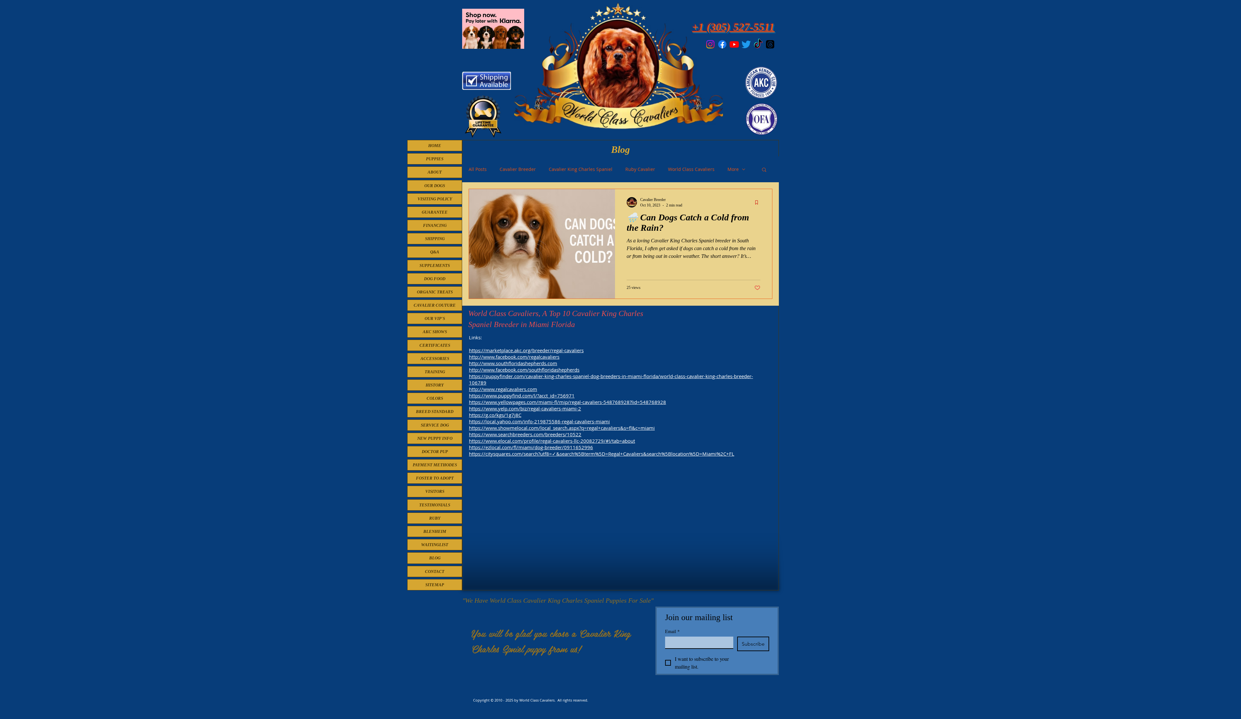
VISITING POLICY (435, 198)
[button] (764, 170)
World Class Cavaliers (691, 169)
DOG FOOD (434, 278)
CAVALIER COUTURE (435, 305)
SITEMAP (434, 584)
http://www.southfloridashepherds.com (513, 363)
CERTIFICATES (434, 345)
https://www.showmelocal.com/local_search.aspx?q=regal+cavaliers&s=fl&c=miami (562, 428)
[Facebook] (722, 44)
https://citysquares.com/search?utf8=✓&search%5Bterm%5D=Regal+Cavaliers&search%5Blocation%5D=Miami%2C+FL (601, 453)
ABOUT (435, 172)
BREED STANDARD (434, 411)
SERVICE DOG (435, 425)
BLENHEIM (434, 531)
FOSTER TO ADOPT (435, 478)
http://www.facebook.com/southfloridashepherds (524, 369)
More (733, 169)
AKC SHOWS (435, 331)
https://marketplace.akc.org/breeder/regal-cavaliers (526, 350)
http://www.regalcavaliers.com (503, 389)
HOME (434, 145)
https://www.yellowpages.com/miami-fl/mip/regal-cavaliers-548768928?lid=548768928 (567, 402)
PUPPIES (434, 158)
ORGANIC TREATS (435, 292)
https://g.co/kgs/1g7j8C (495, 415)
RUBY (434, 518)
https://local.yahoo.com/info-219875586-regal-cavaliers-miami (539, 421)
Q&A (434, 251)
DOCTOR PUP (435, 451)
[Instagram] (710, 44)
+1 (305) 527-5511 (733, 27)
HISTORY (435, 385)
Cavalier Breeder (518, 169)
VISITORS (434, 491)
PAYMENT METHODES (435, 464)
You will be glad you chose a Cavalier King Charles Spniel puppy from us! (551, 640)
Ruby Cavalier (640, 169)
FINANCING (435, 225)
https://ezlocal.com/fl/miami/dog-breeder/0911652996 (531, 447)
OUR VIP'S (435, 318)
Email (672, 631)
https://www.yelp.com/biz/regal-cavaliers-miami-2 (525, 408)
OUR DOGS (434, 185)
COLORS (435, 398)
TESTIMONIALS (434, 504)
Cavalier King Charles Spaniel (580, 169)
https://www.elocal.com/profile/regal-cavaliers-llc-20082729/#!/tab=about (552, 441)
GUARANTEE (435, 212)
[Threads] (770, 44)
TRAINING (435, 371)
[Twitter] (746, 44)
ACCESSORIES (434, 358)
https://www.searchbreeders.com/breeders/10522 (525, 434)
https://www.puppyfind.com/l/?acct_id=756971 (522, 395)
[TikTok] (758, 44)
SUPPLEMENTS (434, 265)
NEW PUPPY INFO (434, 438)
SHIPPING (435, 238)
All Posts (478, 169)
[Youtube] (734, 44)
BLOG (434, 557)
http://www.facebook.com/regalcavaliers (514, 357)
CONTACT (434, 571)
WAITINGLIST (434, 544)
